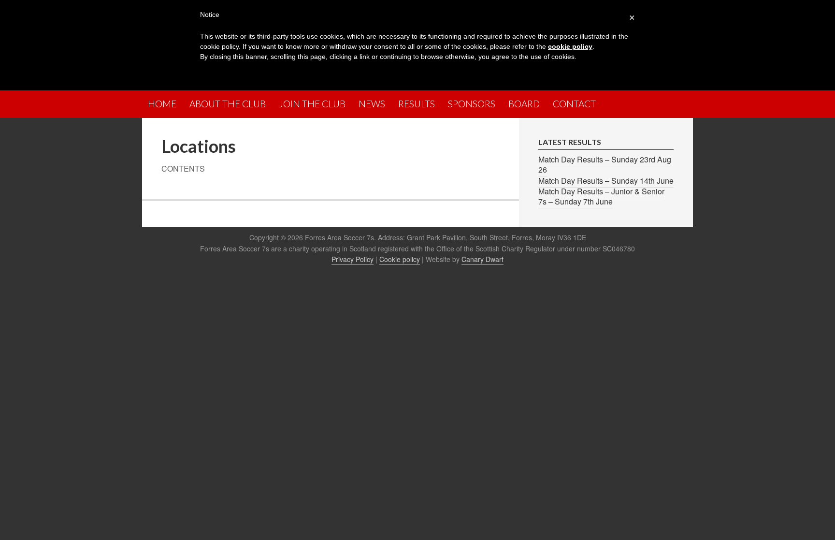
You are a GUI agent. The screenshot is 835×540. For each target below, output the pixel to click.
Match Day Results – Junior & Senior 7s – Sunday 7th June (601, 196)
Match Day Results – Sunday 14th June (606, 180)
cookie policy (570, 46)
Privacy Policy (352, 259)
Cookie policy (399, 259)
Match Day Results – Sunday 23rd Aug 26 (604, 164)
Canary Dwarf (482, 259)
